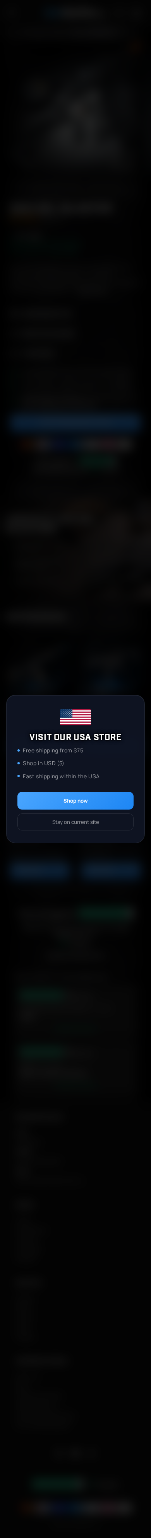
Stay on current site (75, 821)
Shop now (75, 800)
